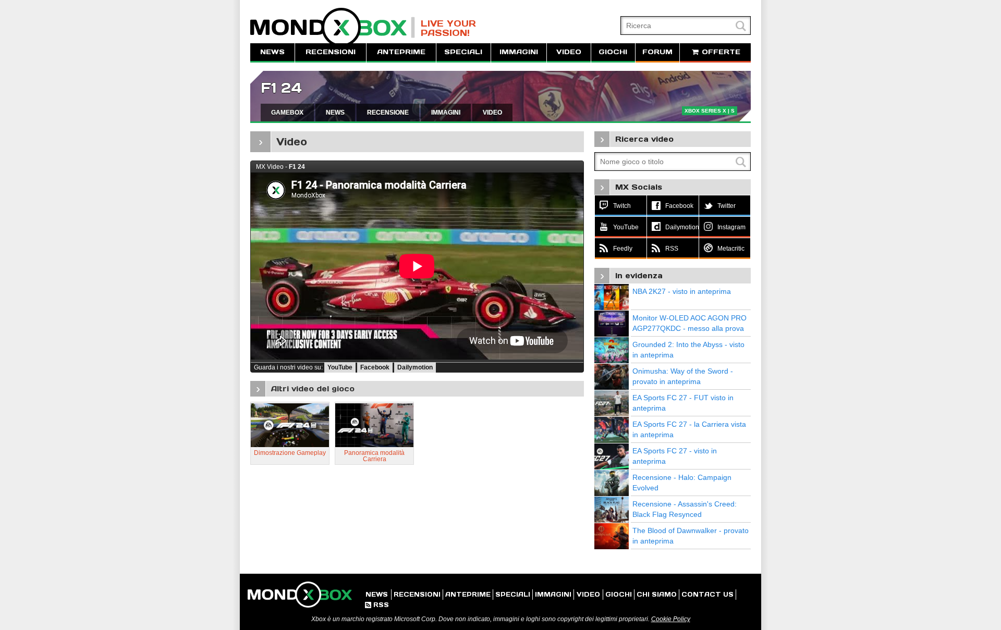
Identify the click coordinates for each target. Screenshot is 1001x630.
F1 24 (281, 87)
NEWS (272, 51)
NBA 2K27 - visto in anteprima (681, 291)
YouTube (339, 367)
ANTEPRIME (401, 51)
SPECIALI (463, 51)
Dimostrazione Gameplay (290, 452)
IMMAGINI (518, 51)
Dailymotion (415, 367)
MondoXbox (332, 27)
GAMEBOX (287, 112)
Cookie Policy (670, 619)
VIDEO (568, 51)
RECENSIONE (388, 112)
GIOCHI (613, 51)
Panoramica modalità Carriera (374, 456)
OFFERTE (719, 51)
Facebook (374, 367)
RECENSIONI (331, 51)
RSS (377, 605)
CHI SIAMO (657, 594)
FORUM (657, 51)
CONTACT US (707, 594)
